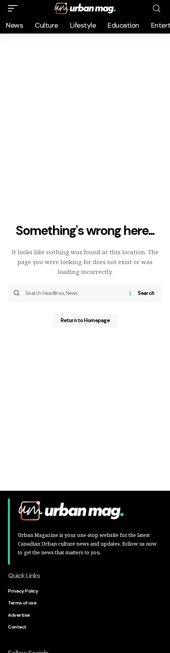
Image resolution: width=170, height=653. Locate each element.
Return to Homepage (85, 320)
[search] (156, 8)
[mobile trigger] (14, 8)
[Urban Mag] (85, 8)
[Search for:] (74, 293)
